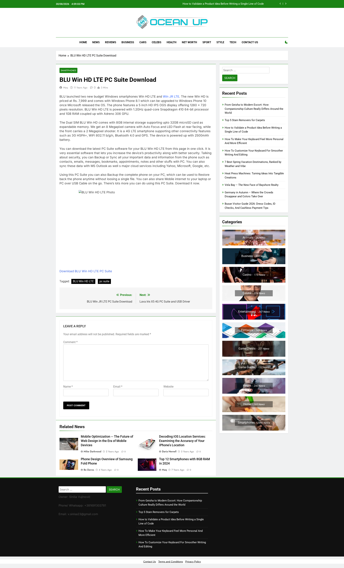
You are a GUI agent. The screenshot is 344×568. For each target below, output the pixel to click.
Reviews (110, 42)
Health (171, 42)
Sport (206, 42)
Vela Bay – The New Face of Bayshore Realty (251, 185)
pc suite (104, 281)
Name (68, 386)
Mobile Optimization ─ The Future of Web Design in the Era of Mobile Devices (107, 441)
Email (117, 386)
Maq (65, 87)
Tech (233, 42)
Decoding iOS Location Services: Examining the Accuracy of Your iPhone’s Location (182, 441)
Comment (70, 342)
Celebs (156, 42)
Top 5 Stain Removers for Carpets (245, 120)
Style (220, 42)
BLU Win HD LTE (83, 281)
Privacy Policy (193, 561)
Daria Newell (169, 451)
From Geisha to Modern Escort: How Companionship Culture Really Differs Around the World (254, 108)
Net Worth (189, 42)
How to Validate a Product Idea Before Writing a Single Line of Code (223, 4)
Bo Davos (89, 470)
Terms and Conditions (170, 561)
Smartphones (68, 70)
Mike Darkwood (92, 451)
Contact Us (250, 42)
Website (168, 386)
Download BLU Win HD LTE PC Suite (85, 271)
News (96, 42)
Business (127, 42)
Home (83, 42)
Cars (142, 42)
